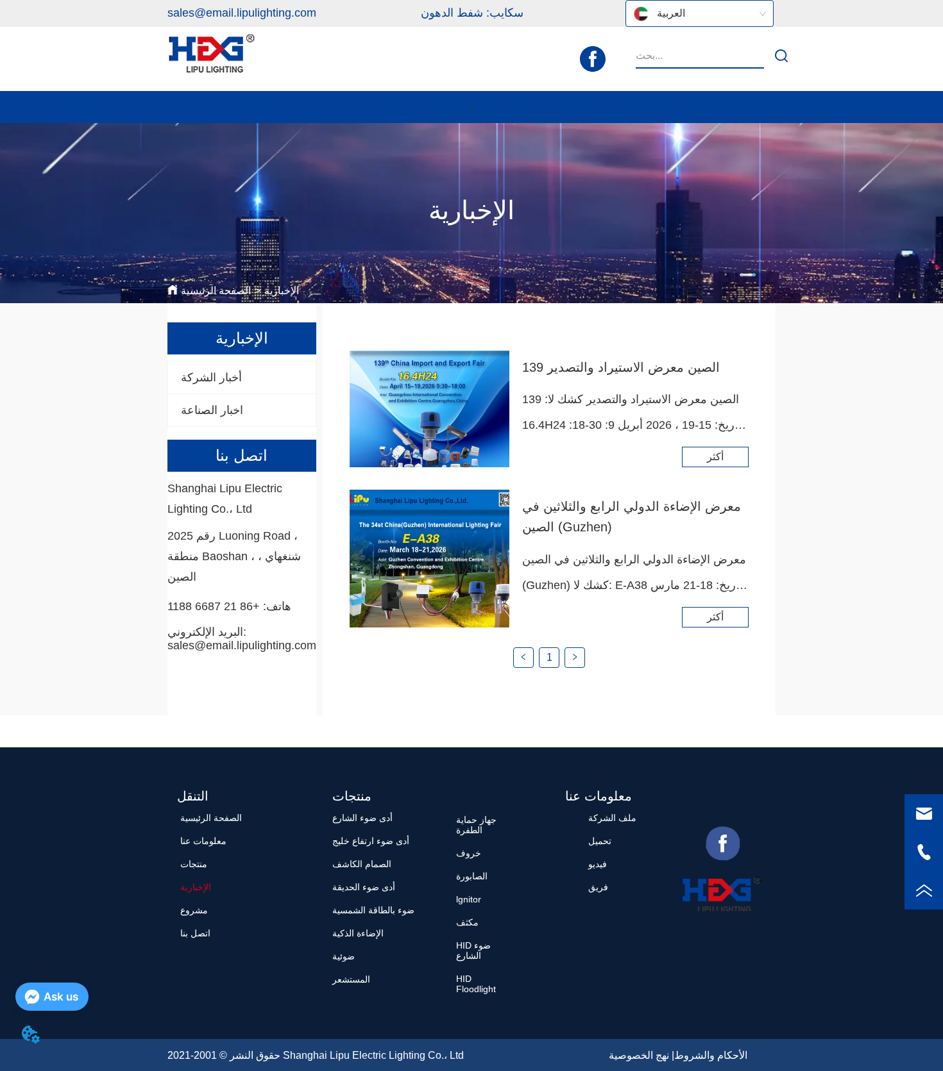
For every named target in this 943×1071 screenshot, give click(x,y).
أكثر (715, 456)
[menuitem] (471, 107)
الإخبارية (281, 290)
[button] (471, 107)
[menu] (471, 107)
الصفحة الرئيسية (216, 290)
